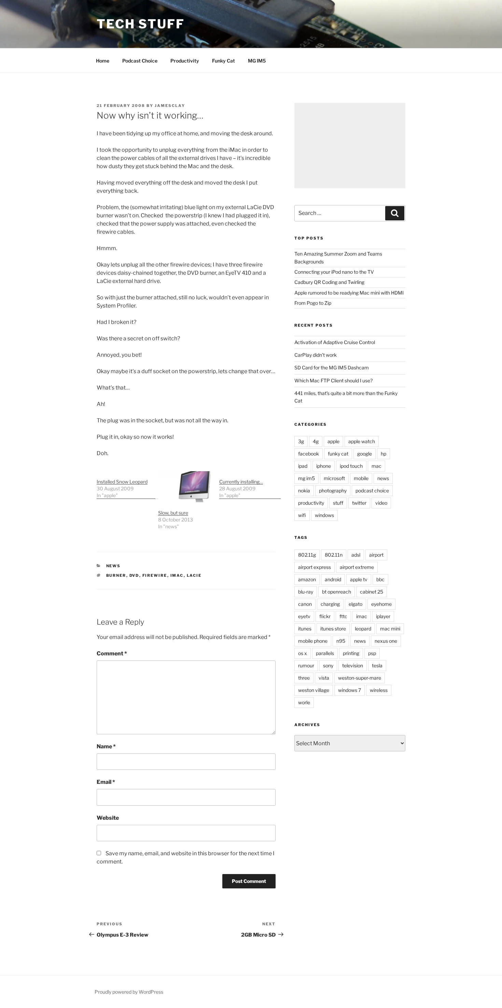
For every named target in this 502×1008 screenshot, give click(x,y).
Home (102, 61)
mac (376, 466)
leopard (363, 628)
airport (376, 555)
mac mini (390, 628)
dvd (134, 575)
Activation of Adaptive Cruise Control (334, 342)
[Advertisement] (349, 145)
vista (324, 678)
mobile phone (312, 641)
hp (383, 454)
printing (351, 653)
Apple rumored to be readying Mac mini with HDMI (349, 293)
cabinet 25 (371, 592)
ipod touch (351, 466)
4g (316, 441)
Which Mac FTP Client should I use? (333, 380)
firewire (154, 575)
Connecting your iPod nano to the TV (334, 272)
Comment (112, 653)
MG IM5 (257, 61)
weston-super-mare (359, 678)
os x (302, 653)
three (304, 678)
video (381, 503)
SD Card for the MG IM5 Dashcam (331, 367)
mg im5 (306, 478)
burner (116, 575)
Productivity (184, 61)
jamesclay (170, 105)
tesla (377, 665)
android (333, 579)
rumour (306, 665)
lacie (194, 575)
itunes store (333, 628)
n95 (340, 641)
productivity (311, 503)
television (352, 665)
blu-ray (305, 592)
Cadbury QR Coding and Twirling (329, 282)
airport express (314, 567)
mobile (361, 478)
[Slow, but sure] (185, 486)
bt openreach (336, 592)
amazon (307, 579)
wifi (302, 515)
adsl (355, 555)
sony (328, 665)
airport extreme (357, 567)
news (113, 565)
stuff (338, 503)
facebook (308, 454)
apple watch (361, 441)
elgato (355, 604)
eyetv (304, 616)
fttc (343, 616)
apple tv (358, 579)
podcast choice (372, 490)
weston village (313, 690)
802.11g (307, 555)
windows (324, 515)
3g (301, 441)
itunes (304, 628)
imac (177, 575)
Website (108, 818)
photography (333, 490)
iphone (323, 466)
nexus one (386, 641)
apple (333, 441)
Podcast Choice (139, 61)
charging (330, 604)
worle (304, 702)
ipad (302, 466)
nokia (304, 490)
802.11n (334, 555)
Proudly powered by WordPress (129, 992)
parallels (325, 653)
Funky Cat (223, 61)
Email (106, 782)
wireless (379, 690)
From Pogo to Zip (312, 303)
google (364, 454)
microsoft (334, 478)
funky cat (338, 454)
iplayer (383, 616)
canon (305, 604)
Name (106, 746)
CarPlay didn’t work (315, 355)
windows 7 (349, 690)
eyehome (381, 604)
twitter (359, 503)
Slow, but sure (173, 513)
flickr (325, 616)
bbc (380, 579)
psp (372, 653)
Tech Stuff (141, 23)
